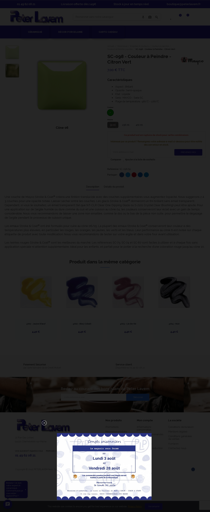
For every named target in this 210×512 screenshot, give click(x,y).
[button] (44, 422)
